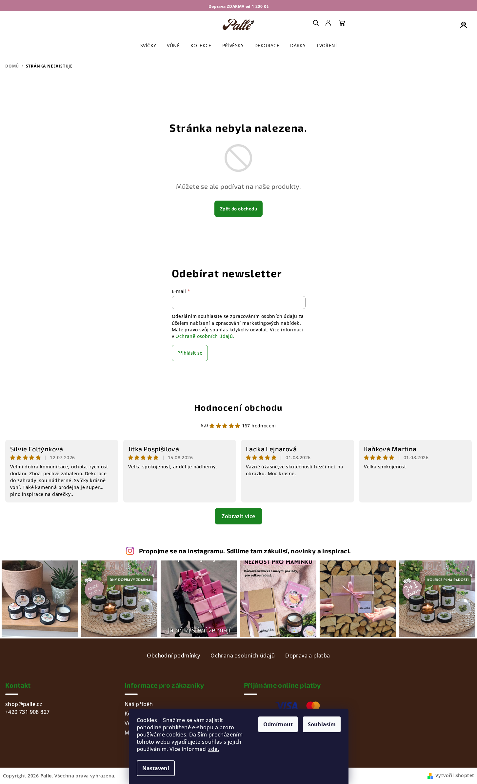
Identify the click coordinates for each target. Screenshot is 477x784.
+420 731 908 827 (27, 711)
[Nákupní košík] (342, 23)
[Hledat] (315, 22)
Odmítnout (278, 724)
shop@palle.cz (23, 704)
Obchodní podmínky (173, 655)
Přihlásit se (189, 353)
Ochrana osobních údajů (242, 655)
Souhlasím (322, 724)
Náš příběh (139, 704)
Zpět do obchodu (238, 208)
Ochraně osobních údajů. (204, 336)
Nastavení (155, 768)
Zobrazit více (238, 516)
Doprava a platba (307, 655)
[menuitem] (329, 22)
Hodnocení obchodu (238, 407)
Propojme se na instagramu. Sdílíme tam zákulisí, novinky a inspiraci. (245, 551)
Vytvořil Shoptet (454, 775)
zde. (213, 749)
